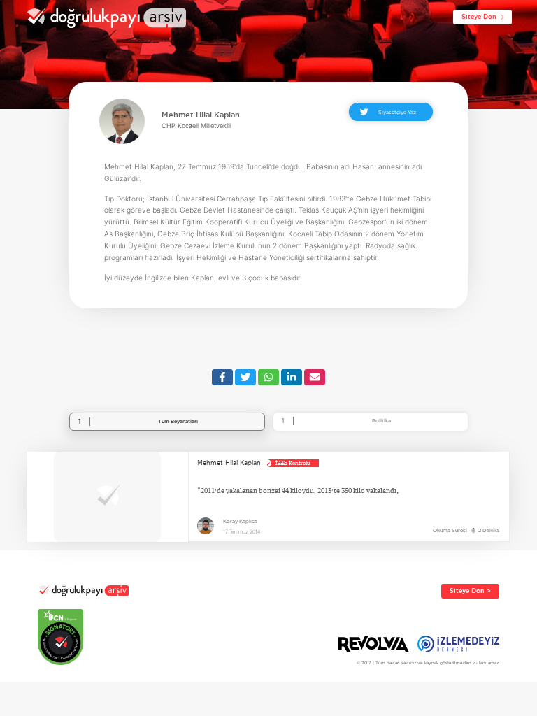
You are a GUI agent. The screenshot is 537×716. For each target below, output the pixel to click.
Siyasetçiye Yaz (397, 112)
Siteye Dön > (470, 590)
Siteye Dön (478, 16)
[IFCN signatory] (83, 637)
